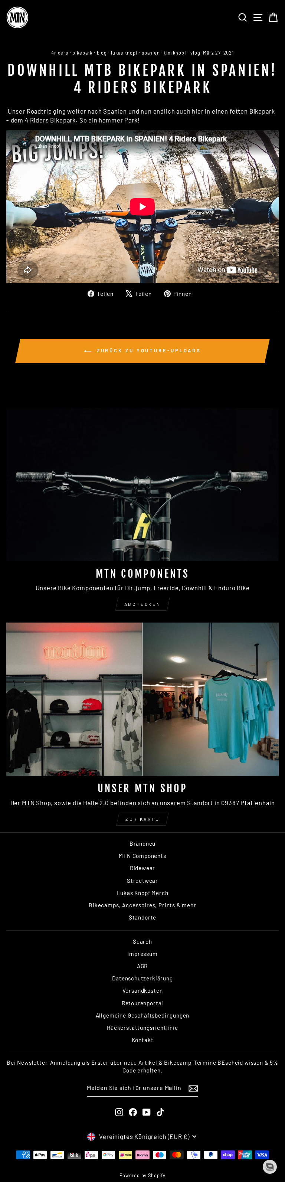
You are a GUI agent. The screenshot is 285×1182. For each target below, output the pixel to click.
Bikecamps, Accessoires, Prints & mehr (142, 905)
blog (102, 53)
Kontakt (143, 1039)
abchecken (142, 604)
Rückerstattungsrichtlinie (142, 1027)
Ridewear (142, 868)
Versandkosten (142, 990)
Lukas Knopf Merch (142, 892)
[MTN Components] (142, 484)
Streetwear (142, 880)
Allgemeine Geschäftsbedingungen (143, 1015)
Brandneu (143, 843)
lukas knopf (124, 53)
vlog (195, 53)
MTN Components (142, 855)
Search (142, 941)
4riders (59, 53)
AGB (142, 966)
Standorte (142, 917)
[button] (270, 1167)
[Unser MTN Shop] (142, 699)
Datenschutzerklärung (142, 978)
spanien (151, 53)
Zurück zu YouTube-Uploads (147, 350)
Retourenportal (143, 1003)
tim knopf (175, 53)
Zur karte (142, 819)
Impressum (142, 953)
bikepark (82, 53)
